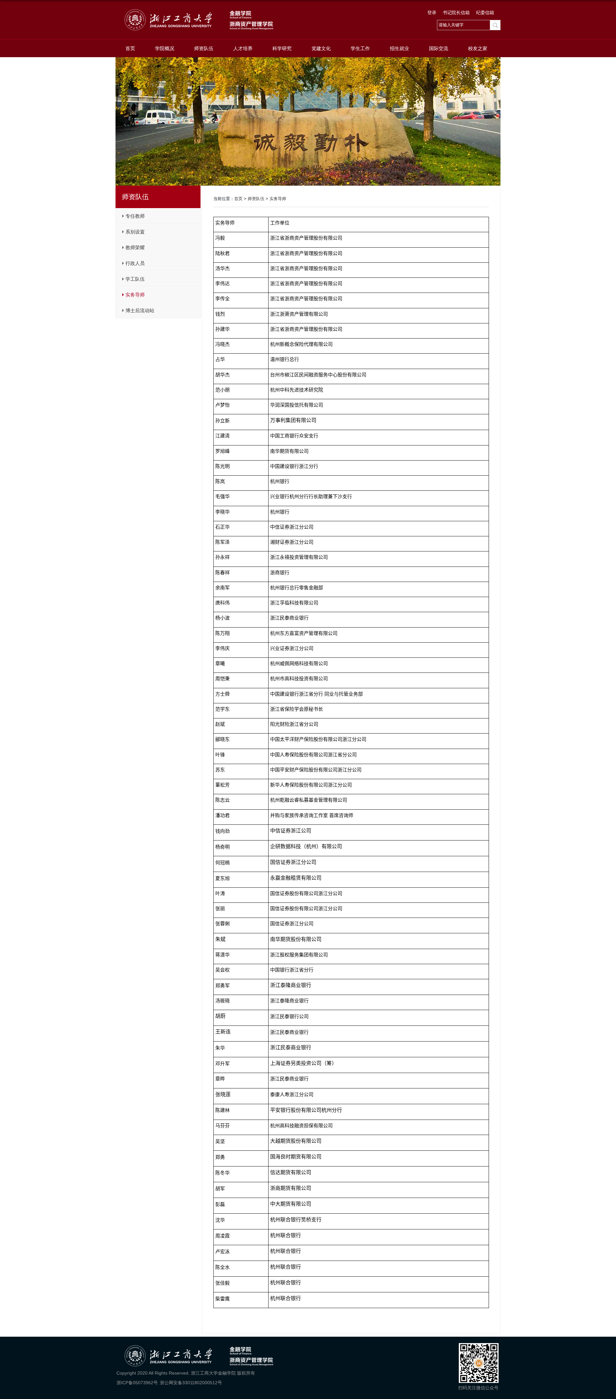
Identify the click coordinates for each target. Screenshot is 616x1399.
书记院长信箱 (456, 12)
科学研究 (282, 48)
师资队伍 (203, 48)
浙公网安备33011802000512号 (191, 1382)
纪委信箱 (485, 12)
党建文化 (321, 48)
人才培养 (242, 48)
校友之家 (477, 48)
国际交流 (438, 48)
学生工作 (360, 48)
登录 (431, 12)
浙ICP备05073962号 (137, 1382)
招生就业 (399, 48)
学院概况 (164, 48)
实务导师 (278, 198)
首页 (130, 48)
